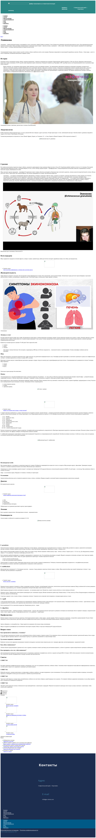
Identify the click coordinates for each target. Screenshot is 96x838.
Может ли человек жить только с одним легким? (15, 410)
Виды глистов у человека (9, 581)
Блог (4, 21)
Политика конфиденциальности (29, 830)
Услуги (5, 17)
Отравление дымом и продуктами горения (13, 746)
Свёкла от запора (7, 751)
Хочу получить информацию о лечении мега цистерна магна (18, 269)
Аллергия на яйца (10, 734)
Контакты (6, 23)
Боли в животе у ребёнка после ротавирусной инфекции (17, 744)
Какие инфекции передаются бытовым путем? (14, 495)
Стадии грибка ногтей (11, 724)
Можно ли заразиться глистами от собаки (16, 715)
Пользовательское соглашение (10, 830)
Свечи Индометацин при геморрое (11, 749)
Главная (5, 15)
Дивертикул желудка (8, 741)
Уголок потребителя (8, 19)
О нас (4, 22)
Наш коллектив (7, 18)
